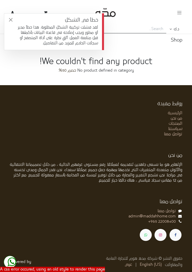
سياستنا (175, 128)
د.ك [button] (175, 29)
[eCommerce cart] (45, 12)
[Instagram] (160, 235)
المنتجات (175, 123)
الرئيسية (175, 113)
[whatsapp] (146, 235)
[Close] (10, 20)
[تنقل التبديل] (179, 12)
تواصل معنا (173, 134)
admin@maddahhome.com (152, 216)
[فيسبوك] (176, 235)
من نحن (176, 118)
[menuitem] (151, 264)
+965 (162, 221)
